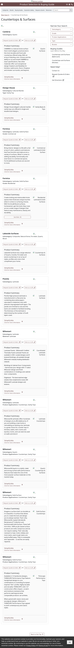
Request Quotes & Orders (61, 74)
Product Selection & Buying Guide (37, 4)
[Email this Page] (67, 4)
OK (70, 642)
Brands (54, 44)
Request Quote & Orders (10, 40)
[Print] (69, 4)
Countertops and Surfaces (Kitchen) (61, 61)
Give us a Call (29, 40)
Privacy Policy (30, 645)
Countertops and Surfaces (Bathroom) (61, 56)
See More (16, 217)
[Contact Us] (72, 4)
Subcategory (56, 29)
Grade (54, 33)
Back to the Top (36, 634)
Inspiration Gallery (29, 10)
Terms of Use (43, 645)
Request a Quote (39, 10)
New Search (5, 15)
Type (53, 41)
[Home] (8, 4)
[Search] (70, 10)
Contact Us (55, 71)
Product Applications (59, 37)
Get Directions (57, 80)
